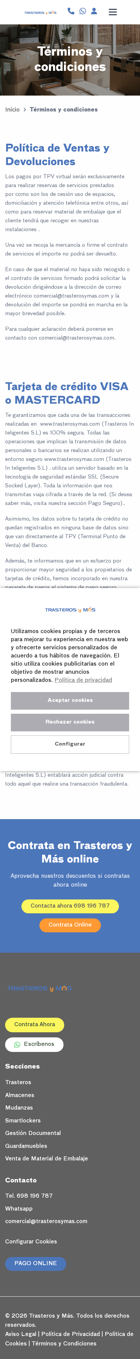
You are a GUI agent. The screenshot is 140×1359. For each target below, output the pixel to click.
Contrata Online (70, 925)
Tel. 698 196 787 (29, 1196)
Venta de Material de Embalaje (46, 1159)
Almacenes (19, 1095)
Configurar (70, 744)
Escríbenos (39, 1044)
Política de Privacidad (70, 1334)
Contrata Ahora (34, 1025)
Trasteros (18, 1083)
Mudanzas (19, 1108)
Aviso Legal (20, 1334)
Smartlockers (23, 1121)
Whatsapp (19, 1209)
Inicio (12, 110)
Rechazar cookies (70, 722)
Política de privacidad (83, 680)
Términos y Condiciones (64, 1344)
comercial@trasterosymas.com (46, 1221)
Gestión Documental (33, 1133)
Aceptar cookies (70, 700)
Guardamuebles (26, 1146)
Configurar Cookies (31, 1242)
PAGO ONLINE (35, 1263)
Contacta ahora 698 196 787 (70, 906)
